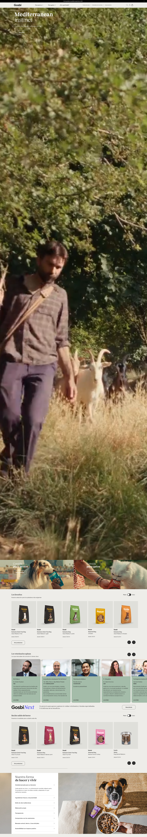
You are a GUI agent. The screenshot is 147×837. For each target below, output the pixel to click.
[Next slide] (134, 642)
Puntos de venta (86, 5)
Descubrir (21, 32)
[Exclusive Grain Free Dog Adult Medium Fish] (23, 619)
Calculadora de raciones (97, 5)
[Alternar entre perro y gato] (129, 595)
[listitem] (35, 789)
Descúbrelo (129, 707)
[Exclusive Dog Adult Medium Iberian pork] (49, 740)
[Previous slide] (129, 642)
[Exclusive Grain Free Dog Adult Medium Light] (49, 619)
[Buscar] (127, 5)
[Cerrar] (54, 785)
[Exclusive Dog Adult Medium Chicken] (126, 619)
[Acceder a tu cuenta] (130, 5)
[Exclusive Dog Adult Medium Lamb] (75, 619)
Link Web (16, 700)
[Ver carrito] (132, 5)
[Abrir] (54, 797)
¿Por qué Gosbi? (64, 5)
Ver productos (20, 572)
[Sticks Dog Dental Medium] (126, 740)
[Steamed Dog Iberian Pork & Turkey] (100, 740)
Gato (133, 594)
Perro (124, 594)
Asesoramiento (108, 5)
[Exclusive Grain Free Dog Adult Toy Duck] (23, 740)
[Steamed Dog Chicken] (100, 619)
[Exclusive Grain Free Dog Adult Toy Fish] (75, 740)
